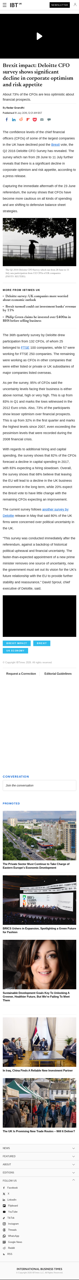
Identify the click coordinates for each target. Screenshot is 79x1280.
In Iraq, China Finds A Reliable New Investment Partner (38, 1070)
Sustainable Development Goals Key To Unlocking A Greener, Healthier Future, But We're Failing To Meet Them (36, 996)
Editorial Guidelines (58, 673)
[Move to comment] (49, 119)
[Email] (42, 119)
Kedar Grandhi (15, 107)
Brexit (55, 144)
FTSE (25, 347)
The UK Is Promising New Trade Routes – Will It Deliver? (39, 1131)
